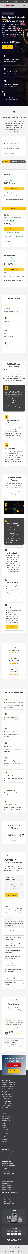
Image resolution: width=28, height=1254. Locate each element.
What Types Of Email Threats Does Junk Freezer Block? (13, 944)
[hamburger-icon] (24, 5)
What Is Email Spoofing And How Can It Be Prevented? (13, 964)
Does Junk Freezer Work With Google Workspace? (12, 957)
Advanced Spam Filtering (11, 59)
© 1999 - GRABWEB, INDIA (14, 1251)
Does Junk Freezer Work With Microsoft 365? (12, 951)
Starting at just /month (11, 42)
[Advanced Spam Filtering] (5, 56)
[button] (10, 840)
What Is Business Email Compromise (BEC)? (10, 977)
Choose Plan (13, 188)
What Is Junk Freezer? (10, 903)
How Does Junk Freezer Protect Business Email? (13, 938)
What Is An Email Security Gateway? (11, 932)
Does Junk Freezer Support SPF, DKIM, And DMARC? (13, 970)
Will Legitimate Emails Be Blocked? (11, 983)
